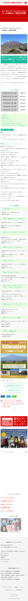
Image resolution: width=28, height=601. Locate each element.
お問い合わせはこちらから (14, 390)
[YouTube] (19, 3)
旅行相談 (18, 575)
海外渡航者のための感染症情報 (13, 579)
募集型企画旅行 (8, 571)
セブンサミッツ (11, 400)
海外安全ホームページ (13, 577)
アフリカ (4, 400)
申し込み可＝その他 (19, 403)
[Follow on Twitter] (16, 3)
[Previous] (3, 44)
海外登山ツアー (5, 403)
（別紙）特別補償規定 (5, 575)
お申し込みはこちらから (14, 385)
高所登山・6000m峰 (6, 406)
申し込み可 (12, 403)
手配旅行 (13, 575)
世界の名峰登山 (18, 400)
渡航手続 (22, 575)
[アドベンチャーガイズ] (11, 3)
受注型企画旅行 (16, 571)
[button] (26, 3)
